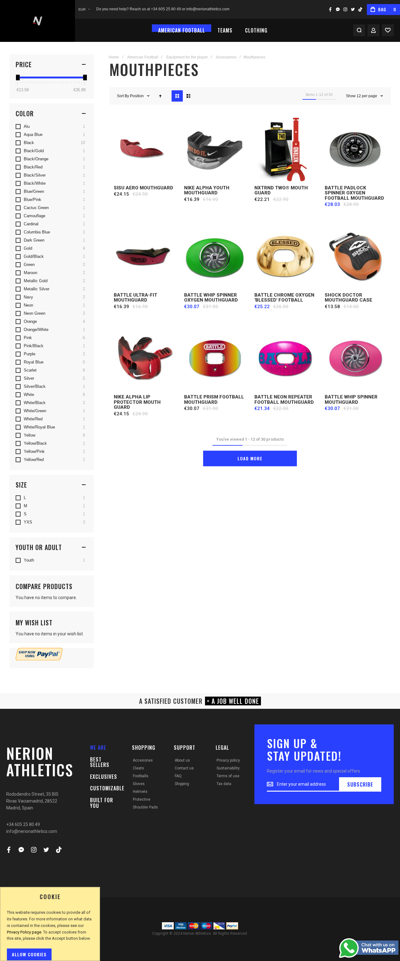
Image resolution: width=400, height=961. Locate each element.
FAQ (178, 776)
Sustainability (228, 768)
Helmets (140, 791)
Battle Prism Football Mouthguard (214, 399)
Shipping (182, 784)
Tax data (224, 784)
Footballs (140, 776)
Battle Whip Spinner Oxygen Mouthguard (211, 297)
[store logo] (37, 21)
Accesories (143, 760)
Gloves (139, 784)
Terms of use (228, 776)
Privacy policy (228, 760)
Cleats (138, 768)
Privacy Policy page (24, 932)
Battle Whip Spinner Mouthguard (351, 399)
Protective (141, 799)
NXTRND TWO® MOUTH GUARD (281, 190)
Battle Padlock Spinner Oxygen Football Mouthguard (354, 193)
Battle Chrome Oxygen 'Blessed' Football (284, 297)
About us (182, 760)
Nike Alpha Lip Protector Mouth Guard (137, 402)
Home (114, 57)
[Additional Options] (39, 658)
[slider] (17, 77)
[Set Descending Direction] (160, 96)
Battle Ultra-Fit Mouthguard (135, 297)
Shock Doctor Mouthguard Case (348, 297)
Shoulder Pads (145, 807)
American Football (142, 57)
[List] (188, 96)
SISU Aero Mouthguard (143, 188)
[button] (84, 9)
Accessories (226, 57)
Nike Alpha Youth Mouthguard (206, 190)
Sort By (123, 96)
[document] (50, 927)
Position (137, 96)
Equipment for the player (187, 57)
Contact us (184, 768)
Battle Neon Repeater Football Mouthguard (284, 399)
